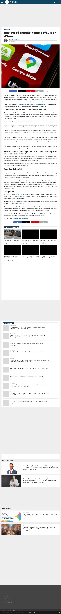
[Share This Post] (22, 91)
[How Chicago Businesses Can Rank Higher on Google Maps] (30, 250)
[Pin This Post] (30, 91)
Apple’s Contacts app (19, 196)
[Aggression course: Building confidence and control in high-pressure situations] (30, 235)
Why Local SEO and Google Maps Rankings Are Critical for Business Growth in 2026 (48, 242)
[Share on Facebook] (13, 91)
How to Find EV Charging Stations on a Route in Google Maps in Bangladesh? (48, 258)
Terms (20, 610)
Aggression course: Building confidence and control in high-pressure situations (30, 242)
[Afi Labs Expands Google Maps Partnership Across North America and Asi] (12, 235)
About (4, 610)
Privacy (15, 610)
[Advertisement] (30, 15)
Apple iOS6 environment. (48, 101)
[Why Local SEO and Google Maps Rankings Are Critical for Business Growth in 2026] (48, 235)
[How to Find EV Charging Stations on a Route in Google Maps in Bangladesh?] (48, 250)
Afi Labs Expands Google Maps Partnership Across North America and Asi (12, 242)
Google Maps (24, 218)
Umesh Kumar (13, 39)
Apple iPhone (16, 218)
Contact (10, 610)
